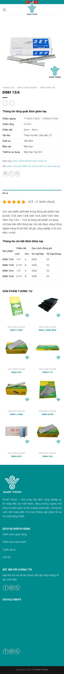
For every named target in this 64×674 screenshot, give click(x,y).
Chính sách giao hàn (13, 534)
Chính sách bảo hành (14, 541)
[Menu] (4, 10)
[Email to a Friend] (17, 173)
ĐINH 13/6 (12, 166)
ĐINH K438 (47, 414)
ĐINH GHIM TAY (47, 87)
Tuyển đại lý (9, 549)
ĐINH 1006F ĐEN (47, 330)
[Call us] (17, 587)
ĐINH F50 (16, 372)
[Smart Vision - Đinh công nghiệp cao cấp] (32, 10)
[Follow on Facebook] (5, 587)
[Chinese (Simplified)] (28, 2)
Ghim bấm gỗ (53, 166)
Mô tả (5, 193)
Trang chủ (8, 87)
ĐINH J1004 (16, 330)
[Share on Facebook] (11, 173)
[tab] (32, 193)
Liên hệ (6, 557)
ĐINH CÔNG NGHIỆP (27, 87)
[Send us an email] (11, 587)
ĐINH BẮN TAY (24, 166)
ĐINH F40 (48, 456)
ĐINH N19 (16, 456)
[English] (32, 2)
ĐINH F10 (48, 372)
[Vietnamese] (36, 2)
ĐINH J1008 (16, 414)
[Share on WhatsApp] (5, 173)
